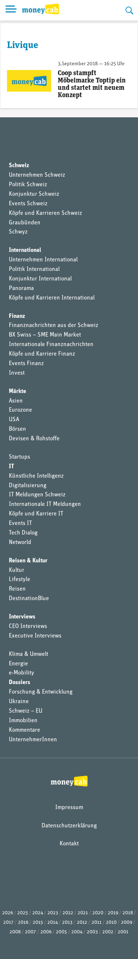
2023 (52, 913)
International (25, 250)
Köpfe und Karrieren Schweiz (45, 213)
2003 (92, 932)
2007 (30, 932)
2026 (7, 913)
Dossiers (19, 683)
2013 (67, 922)
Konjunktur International (40, 279)
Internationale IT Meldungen (45, 504)
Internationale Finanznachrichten (51, 345)
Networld (20, 542)
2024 (37, 913)
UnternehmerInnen (33, 740)
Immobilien (23, 721)
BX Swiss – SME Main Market (45, 335)
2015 (38, 922)
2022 (68, 913)
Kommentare (24, 730)
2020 (97, 913)
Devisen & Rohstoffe (34, 439)
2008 (15, 932)
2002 (107, 932)
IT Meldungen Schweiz (37, 495)
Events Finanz (26, 364)
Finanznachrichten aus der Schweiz (53, 325)
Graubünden (24, 223)
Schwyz (18, 232)
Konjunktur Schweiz (34, 194)
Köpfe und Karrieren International (52, 298)
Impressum (69, 808)
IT (11, 467)
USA (14, 420)
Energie (18, 664)
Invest (17, 373)
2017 (8, 922)
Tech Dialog (23, 533)
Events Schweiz (28, 204)
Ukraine (19, 702)
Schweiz (19, 166)
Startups (19, 457)
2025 (22, 913)
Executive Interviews (35, 636)
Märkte (17, 391)
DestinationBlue (29, 599)
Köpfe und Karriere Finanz (42, 354)
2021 (83, 913)
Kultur (16, 570)
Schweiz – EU (25, 711)
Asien (16, 401)
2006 (46, 932)
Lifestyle (19, 580)
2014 (52, 922)
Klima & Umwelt (28, 654)
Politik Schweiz (28, 185)
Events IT (20, 523)
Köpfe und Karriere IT (36, 514)
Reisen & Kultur (28, 561)
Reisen (17, 589)
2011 (97, 922)
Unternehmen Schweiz (37, 175)
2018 (128, 913)
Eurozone (20, 410)
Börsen (17, 429)
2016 (23, 922)
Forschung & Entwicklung (40, 692)
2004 (76, 932)
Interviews (22, 617)
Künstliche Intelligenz (36, 476)
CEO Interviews (28, 626)
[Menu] (11, 10)
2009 (126, 922)
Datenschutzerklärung (69, 826)
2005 (61, 932)
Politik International (34, 269)
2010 (111, 922)
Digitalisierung (27, 486)
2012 (82, 922)
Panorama (21, 288)
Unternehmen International (43, 260)
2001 (123, 932)
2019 (113, 913)
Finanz (17, 316)
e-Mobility (21, 673)
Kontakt (69, 844)
